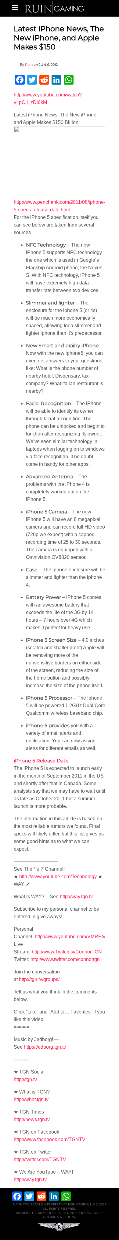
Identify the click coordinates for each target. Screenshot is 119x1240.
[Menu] (15, 7)
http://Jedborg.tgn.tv (45, 1047)
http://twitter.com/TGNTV (40, 1159)
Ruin (29, 64)
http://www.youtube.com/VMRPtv (70, 936)
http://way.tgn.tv (76, 896)
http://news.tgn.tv (32, 1119)
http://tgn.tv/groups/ (39, 979)
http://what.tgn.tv (31, 1099)
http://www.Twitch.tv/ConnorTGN (67, 951)
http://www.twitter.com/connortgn (65, 959)
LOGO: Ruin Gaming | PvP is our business (55, 7)
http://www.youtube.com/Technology (58, 876)
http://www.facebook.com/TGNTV (49, 1139)
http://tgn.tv (25, 1079)
